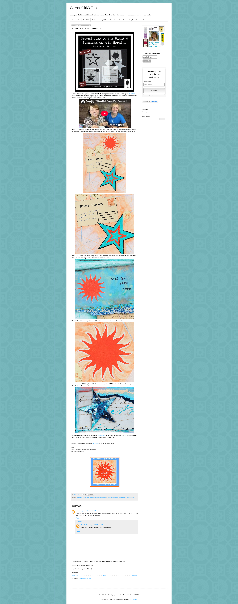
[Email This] (86, 495)
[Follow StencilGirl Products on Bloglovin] (150, 102)
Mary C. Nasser (85, 525)
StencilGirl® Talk (83, 8)
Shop (79, 20)
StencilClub (86, 20)
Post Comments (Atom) (85, 578)
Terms (153, 95)
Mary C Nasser (102, 497)
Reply (77, 517)
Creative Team (122, 20)
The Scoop (95, 20)
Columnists (113, 20)
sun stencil (79, 499)
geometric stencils (94, 497)
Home (73, 20)
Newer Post (75, 575)
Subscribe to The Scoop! (151, 53)
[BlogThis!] (88, 495)
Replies (80, 521)
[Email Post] (82, 494)
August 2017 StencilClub (82, 497)
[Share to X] (89, 495)
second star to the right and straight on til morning (119, 497)
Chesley (78, 511)
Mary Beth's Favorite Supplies (137, 20)
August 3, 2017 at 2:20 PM (97, 525)
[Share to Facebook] (91, 495)
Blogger (135, 599)
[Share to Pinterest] (93, 495)
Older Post (134, 575)
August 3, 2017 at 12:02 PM (88, 511)
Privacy (157, 95)
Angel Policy (103, 20)
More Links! (151, 20)
